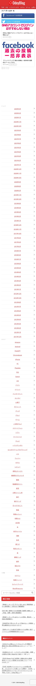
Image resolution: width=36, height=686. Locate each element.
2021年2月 (17, 160)
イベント (17, 389)
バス (17, 454)
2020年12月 (17, 169)
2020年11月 (17, 173)
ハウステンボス (14, 7)
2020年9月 (17, 182)
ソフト (17, 432)
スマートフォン (17, 428)
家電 (17, 488)
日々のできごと (17, 506)
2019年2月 (17, 216)
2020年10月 (17, 178)
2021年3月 (17, 156)
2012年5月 (17, 315)
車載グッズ (17, 557)
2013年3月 (17, 281)
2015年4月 (17, 268)
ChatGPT (17, 351)
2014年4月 (17, 272)
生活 (17, 540)
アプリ (17, 385)
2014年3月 (17, 276)
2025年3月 (17, 109)
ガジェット (17, 407)
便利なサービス (17, 471)
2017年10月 (17, 234)
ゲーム (28, 7)
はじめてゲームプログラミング (17, 450)
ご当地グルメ (17, 424)
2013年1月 (17, 289)
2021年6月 (17, 143)
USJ (7, 7)
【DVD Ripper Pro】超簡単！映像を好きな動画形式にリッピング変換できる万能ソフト (17, 659)
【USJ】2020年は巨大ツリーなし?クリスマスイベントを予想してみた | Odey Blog (17, 671)
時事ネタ (17, 518)
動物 (17, 480)
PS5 (17, 372)
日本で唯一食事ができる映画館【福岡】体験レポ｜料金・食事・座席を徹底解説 (17, 612)
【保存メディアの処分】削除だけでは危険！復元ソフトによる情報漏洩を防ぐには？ (17, 630)
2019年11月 (17, 195)
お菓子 (17, 402)
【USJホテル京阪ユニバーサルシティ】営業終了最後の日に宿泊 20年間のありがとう (17, 645)
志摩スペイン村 (17, 493)
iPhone (17, 359)
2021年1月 (17, 165)
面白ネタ (17, 566)
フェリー (17, 458)
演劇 (17, 536)
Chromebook (17, 355)
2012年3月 (17, 324)
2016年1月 (17, 259)
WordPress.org (18, 588)
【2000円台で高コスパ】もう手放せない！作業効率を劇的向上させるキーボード (17, 624)
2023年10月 (17, 126)
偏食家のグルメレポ (17, 475)
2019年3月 (17, 212)
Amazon (17, 342)
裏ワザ (17, 544)
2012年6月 (17, 311)
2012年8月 (17, 302)
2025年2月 (17, 113)
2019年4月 (17, 208)
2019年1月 (17, 221)
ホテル (22, 7)
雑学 (17, 561)
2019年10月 (17, 199)
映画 (17, 510)
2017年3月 (17, 242)
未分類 (17, 523)
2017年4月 (17, 238)
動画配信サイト (17, 484)
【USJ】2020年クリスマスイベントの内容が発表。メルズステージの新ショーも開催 (16, 668)
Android (17, 347)
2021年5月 (17, 148)
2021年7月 (17, 139)
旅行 (17, 497)
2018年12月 (17, 225)
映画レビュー (17, 514)
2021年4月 (17, 152)
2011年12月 (17, 337)
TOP (2, 7)
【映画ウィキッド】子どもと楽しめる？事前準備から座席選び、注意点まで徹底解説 (17, 605)
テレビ (17, 441)
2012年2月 (17, 328)
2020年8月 (17, 186)
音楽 (17, 570)
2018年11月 (17, 229)
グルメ (17, 415)
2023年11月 (17, 122)
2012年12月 (17, 294)
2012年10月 (17, 298)
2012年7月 (17, 307)
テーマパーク (17, 437)
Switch (17, 377)
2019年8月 (17, 203)
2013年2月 (17, 285)
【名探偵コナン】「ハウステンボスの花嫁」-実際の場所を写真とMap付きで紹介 (17, 653)
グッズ (17, 411)
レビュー (17, 467)
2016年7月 (17, 251)
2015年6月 (17, 264)
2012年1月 (17, 332)
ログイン (17, 576)
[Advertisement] (18, 87)
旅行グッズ (17, 501)
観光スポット (17, 549)
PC (17, 364)
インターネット (17, 394)
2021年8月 (17, 135)
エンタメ (17, 398)
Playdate (17, 368)
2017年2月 (17, 246)
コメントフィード (17, 584)
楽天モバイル (17, 531)
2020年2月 (17, 191)
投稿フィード (17, 580)
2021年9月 (17, 130)
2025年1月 (17, 117)
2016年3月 (17, 255)
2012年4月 (17, 319)
